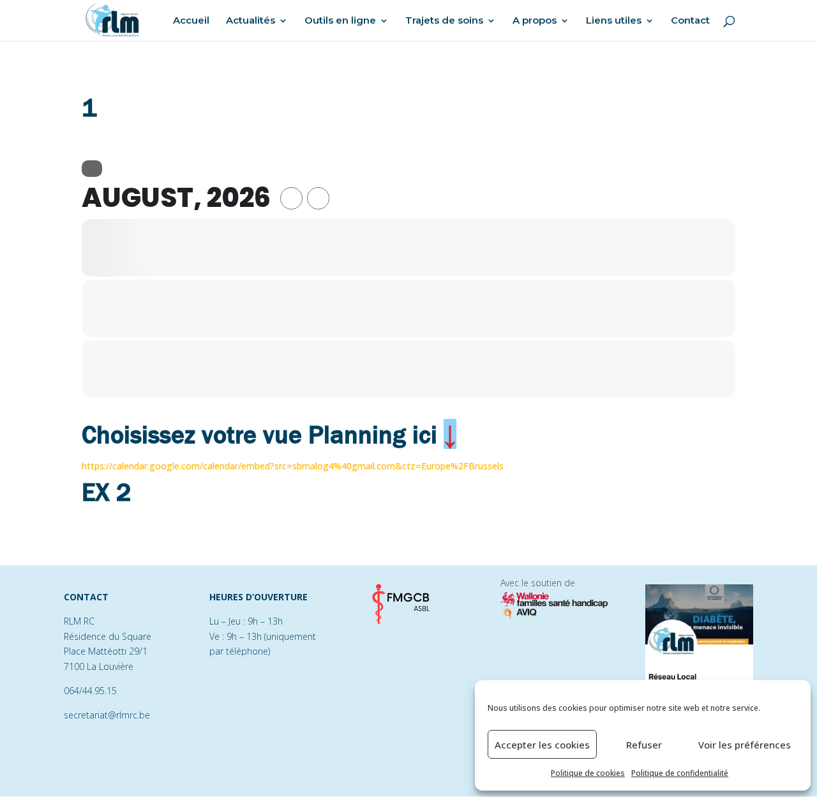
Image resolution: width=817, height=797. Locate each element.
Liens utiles (613, 21)
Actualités (250, 21)
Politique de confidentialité (679, 773)
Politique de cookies (588, 773)
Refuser (644, 744)
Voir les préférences (744, 744)
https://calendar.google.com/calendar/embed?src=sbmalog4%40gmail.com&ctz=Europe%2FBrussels (293, 466)
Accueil (191, 21)
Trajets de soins (444, 21)
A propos (535, 21)
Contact (690, 21)
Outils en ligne (340, 21)
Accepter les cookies (542, 744)
